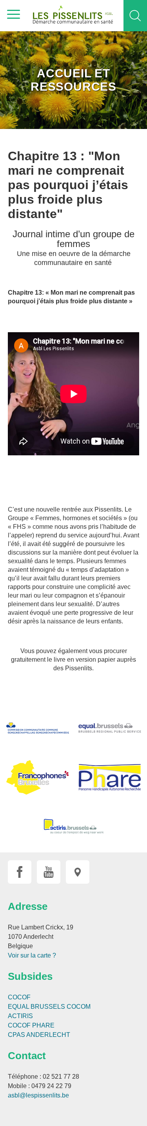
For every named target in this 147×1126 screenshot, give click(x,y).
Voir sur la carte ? (32, 955)
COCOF (19, 997)
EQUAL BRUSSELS (36, 1006)
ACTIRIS (20, 1016)
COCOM (79, 1006)
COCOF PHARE (31, 1025)
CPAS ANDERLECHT (39, 1034)
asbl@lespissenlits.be (38, 1095)
